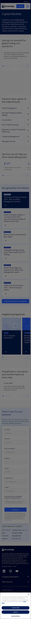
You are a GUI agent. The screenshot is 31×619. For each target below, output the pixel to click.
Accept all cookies (15, 607)
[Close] (28, 594)
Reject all (15, 612)
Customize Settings (15, 616)
